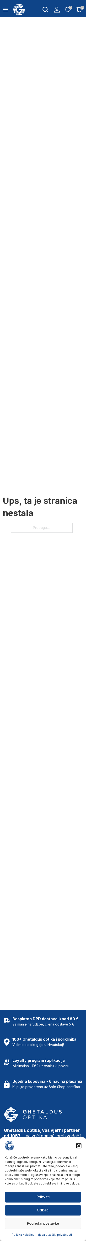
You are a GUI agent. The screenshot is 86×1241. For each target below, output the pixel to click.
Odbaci (43, 1210)
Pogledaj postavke (43, 1223)
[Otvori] (5, 9)
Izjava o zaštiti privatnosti (54, 1234)
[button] (78, 1145)
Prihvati (43, 1197)
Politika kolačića (23, 1234)
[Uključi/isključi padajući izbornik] (45, 10)
